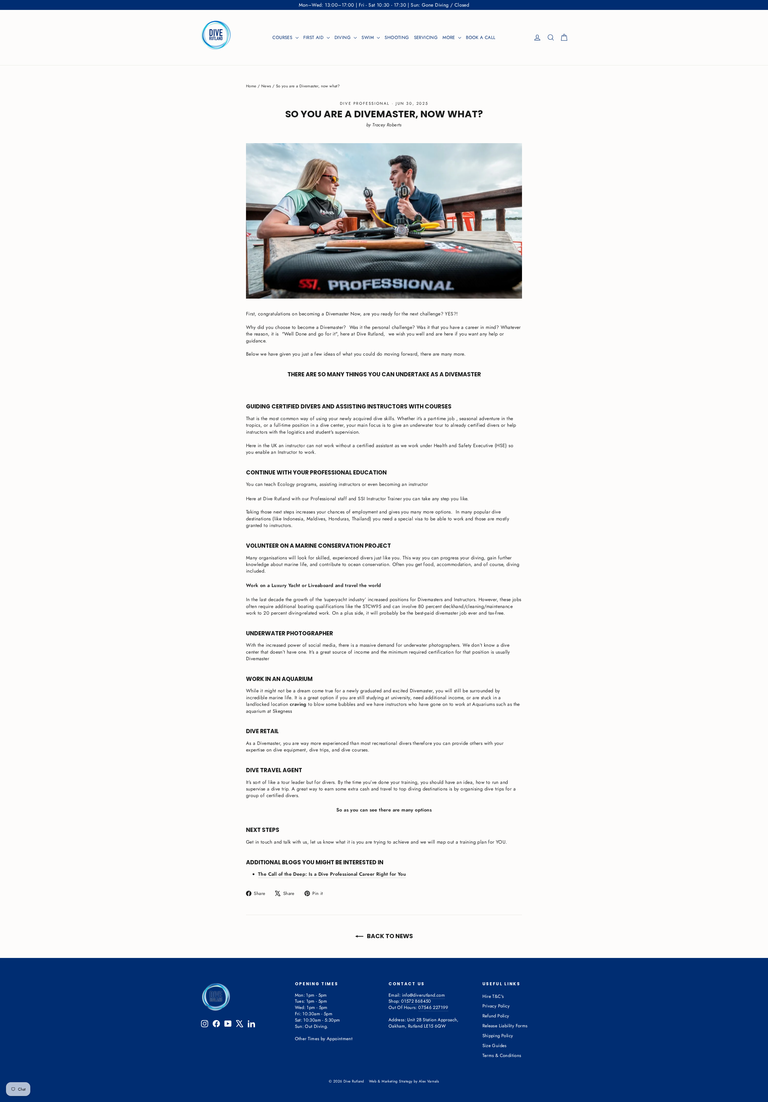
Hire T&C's (493, 996)
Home (251, 86)
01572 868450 (416, 1001)
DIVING (343, 37)
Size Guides (494, 1045)
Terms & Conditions (501, 1055)
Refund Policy (495, 1016)
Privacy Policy (496, 1006)
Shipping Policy (497, 1035)
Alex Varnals (429, 1081)
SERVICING (426, 37)
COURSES (283, 37)
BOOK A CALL (480, 37)
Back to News (389, 936)
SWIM (368, 37)
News (266, 86)
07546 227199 (433, 1007)
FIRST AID (314, 37)
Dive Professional (365, 103)
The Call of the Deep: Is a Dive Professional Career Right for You (332, 874)
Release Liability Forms (505, 1025)
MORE (449, 37)
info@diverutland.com (423, 995)
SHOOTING (397, 37)
